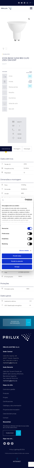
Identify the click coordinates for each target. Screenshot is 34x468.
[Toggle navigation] (31, 8)
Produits (6, 393)
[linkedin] (24, 3)
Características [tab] (6, 149)
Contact (5, 418)
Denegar (17, 266)
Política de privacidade (11, 453)
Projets (5, 397)
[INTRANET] (17, 459)
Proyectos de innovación (11, 409)
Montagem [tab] (17, 149)
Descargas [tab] (27, 149)
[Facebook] (18, 3)
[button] (29, 19)
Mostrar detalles (24, 250)
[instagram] (27, 3)
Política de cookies (23, 453)
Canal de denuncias (9, 413)
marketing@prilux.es (10, 363)
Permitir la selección (17, 261)
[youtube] (21, 3)
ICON (8, 54)
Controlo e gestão (9, 389)
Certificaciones (8, 401)
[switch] (29, 233)
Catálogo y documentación (12, 405)
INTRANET (17, 461)
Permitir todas (17, 256)
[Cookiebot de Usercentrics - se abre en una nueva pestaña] (25, 200)
